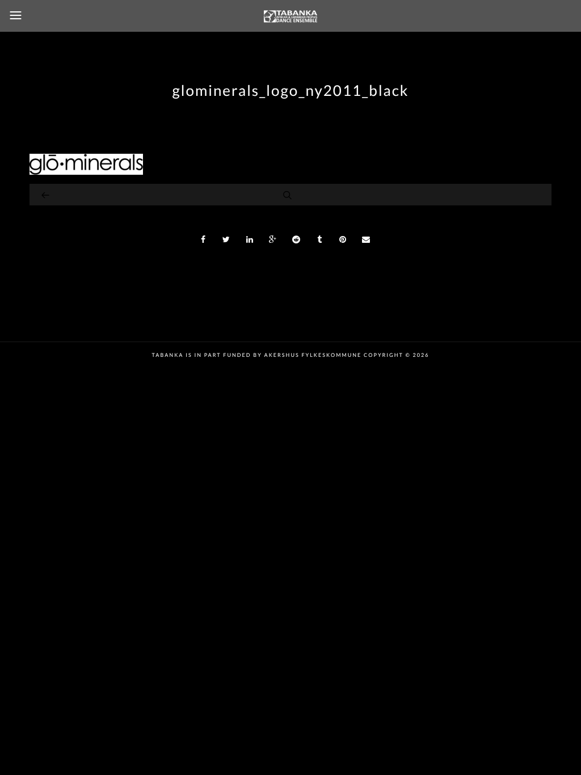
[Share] (203, 239)
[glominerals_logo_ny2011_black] (86, 171)
